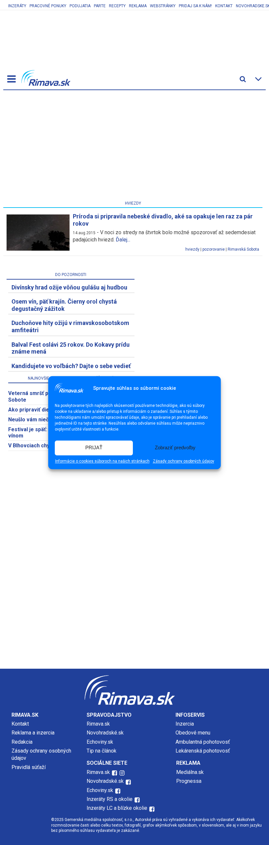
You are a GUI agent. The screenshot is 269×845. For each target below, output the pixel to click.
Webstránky (163, 6)
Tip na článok (101, 751)
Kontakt (224, 6)
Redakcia (21, 742)
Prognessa (188, 781)
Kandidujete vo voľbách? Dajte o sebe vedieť (71, 365)
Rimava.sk (98, 724)
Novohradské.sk (105, 733)
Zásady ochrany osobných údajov (183, 461)
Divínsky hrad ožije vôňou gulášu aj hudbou (69, 287)
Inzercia (185, 724)
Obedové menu (193, 733)
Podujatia (80, 6)
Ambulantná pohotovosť (203, 742)
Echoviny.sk (100, 742)
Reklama (138, 6)
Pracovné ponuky (48, 6)
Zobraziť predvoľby (175, 448)
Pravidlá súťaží (28, 767)
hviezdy (192, 249)
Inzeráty (17, 6)
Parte (100, 6)
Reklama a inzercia (32, 733)
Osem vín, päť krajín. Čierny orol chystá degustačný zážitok (64, 305)
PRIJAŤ (93, 448)
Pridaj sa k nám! (195, 6)
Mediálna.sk (190, 772)
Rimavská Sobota (243, 249)
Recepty (117, 6)
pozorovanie (213, 249)
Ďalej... (123, 239)
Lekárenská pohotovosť (203, 751)
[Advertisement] (133, 147)
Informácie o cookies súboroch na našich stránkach (102, 461)
